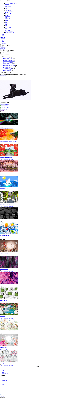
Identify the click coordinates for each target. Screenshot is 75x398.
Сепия (1, 102)
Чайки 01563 (2, 316)
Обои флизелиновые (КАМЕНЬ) (7, 68)
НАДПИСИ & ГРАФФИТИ (8, 10)
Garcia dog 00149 (2, 48)
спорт (6, 22)
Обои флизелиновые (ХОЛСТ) (7, 62)
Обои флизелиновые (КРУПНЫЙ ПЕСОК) (9, 65)
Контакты (3, 42)
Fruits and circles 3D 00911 (4, 235)
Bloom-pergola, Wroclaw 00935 (5, 204)
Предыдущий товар (3, 47)
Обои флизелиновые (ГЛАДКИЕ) (7, 58)
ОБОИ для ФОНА (7, 16)
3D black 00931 (2, 219)
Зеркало (7, 102)
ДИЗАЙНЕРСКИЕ (7, 20)
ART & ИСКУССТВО (8, 14)
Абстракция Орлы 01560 (4, 363)
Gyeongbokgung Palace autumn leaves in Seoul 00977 (9, 141)
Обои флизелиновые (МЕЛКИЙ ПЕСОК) (9, 61)
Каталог (3, 39)
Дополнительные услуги (3, 75)
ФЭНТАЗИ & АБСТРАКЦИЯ (9, 11)
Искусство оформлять (5, 377)
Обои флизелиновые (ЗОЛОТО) (7, 70)
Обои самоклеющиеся (6, 57)
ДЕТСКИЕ (6, 23)
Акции (3, 40)
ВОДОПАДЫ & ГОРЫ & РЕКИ (9, 7)
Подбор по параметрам (6, 128)
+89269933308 (4, 43)
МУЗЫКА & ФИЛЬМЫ (8, 13)
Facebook (3, 383)
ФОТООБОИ (5, 2)
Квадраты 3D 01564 (3, 300)
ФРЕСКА (6, 5)
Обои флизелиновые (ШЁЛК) (7, 69)
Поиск (8, 45)
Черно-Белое (4, 102)
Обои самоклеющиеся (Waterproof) (8, 60)
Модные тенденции (4, 380)
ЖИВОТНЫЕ (7, 25)
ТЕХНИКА (6, 12)
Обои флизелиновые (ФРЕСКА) (7, 67)
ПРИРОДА (6, 8)
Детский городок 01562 (4, 331)
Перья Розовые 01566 (4, 284)
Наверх (2, 396)
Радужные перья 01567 (4, 269)
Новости (3, 372)
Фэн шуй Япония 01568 (4, 253)
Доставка (3, 34)
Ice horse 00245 (2, 49)
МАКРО (6, 19)
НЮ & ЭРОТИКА (7, 18)
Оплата (3, 35)
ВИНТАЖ (6, 15)
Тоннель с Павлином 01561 (5, 347)
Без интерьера (2, 110)
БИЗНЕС (6, 17)
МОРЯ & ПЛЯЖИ (7, 30)
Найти (8, 0)
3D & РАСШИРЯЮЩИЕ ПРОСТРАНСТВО (11, 3)
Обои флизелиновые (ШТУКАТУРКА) (8, 66)
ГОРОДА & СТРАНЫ (8, 6)
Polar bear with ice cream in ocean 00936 (6, 188)
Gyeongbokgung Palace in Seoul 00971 (6, 157)
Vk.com (3, 384)
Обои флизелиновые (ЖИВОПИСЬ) (8, 63)
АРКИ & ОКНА (7, 4)
